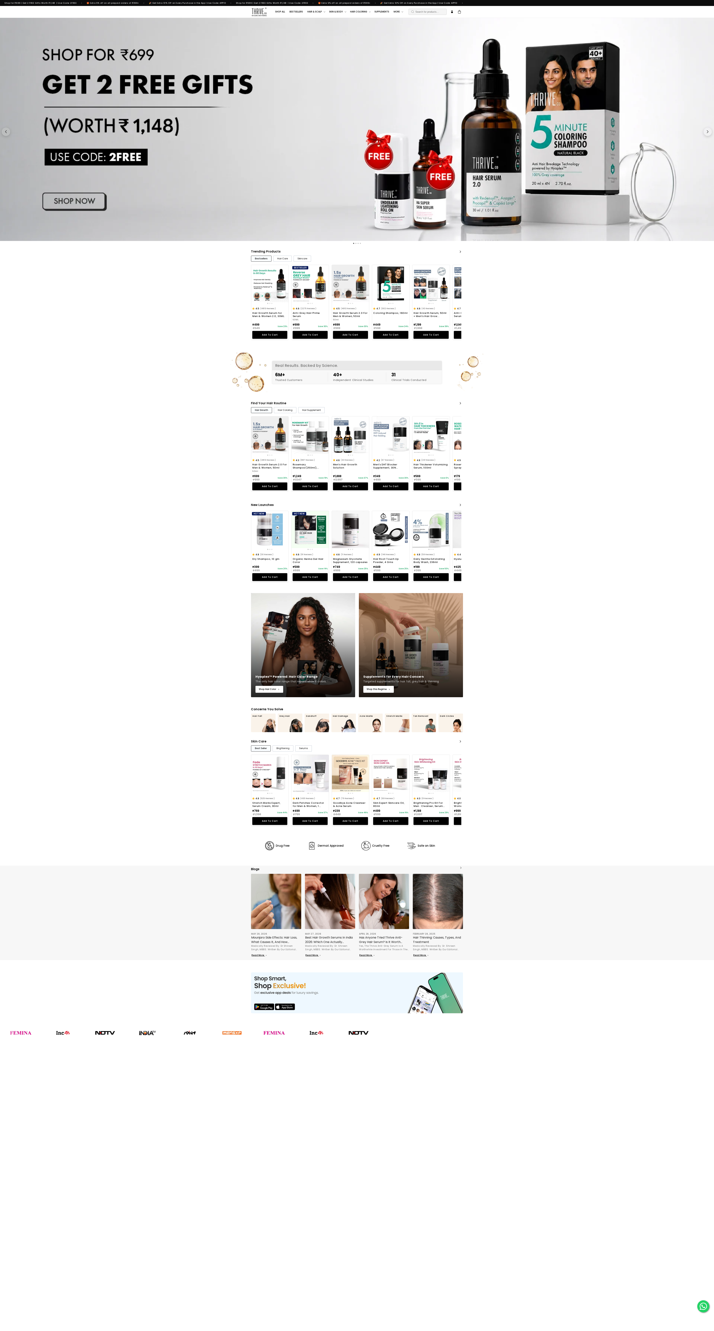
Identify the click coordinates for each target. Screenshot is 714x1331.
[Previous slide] (6, 132)
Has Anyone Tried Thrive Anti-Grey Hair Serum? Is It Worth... (381, 939)
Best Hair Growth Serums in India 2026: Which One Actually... (329, 939)
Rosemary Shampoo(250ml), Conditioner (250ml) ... (308, 466)
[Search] (412, 11)
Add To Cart (270, 334)
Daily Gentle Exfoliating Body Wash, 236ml (429, 561)
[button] (253, 308)
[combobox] (428, 12)
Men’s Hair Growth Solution (345, 466)
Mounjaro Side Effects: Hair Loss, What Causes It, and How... (274, 939)
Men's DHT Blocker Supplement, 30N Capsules (385, 466)
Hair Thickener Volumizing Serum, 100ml (431, 466)
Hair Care (282, 258)
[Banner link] (357, 992)
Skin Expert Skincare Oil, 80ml (388, 805)
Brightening (283, 748)
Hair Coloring (285, 410)
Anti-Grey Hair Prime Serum (306, 315)
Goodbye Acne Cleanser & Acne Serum (349, 805)
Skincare (302, 258)
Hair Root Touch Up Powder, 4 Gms (386, 561)
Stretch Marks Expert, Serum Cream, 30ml (266, 805)
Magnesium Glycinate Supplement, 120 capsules (350, 561)
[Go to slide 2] (269, 303)
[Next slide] (708, 132)
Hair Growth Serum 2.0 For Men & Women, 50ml (350, 315)
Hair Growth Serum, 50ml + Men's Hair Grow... (430, 315)
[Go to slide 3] (271, 303)
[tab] (353, 243)
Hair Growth (261, 410)
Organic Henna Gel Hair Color (308, 561)
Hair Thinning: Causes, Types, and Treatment (437, 939)
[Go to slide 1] (267, 303)
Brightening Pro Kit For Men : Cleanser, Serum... (429, 805)
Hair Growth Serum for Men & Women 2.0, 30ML (268, 315)
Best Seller (261, 748)
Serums (303, 748)
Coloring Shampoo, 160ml (390, 313)
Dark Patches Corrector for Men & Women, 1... (308, 805)
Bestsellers (261, 258)
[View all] (460, 251)
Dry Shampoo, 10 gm (265, 559)
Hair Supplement (311, 410)
